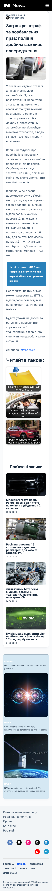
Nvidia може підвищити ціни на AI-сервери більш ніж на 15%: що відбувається (25, 636)
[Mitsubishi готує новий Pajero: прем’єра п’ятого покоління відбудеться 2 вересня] (26, 484)
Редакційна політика (17, 816)
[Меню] (47, 5)
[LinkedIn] (46, 842)
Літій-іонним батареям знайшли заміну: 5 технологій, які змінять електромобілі (22, 593)
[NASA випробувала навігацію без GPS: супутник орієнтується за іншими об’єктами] (26, 756)
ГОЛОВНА (8, 864)
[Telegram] (46, 851)
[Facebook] (10, 842)
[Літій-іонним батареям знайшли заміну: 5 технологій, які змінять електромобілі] (26, 573)
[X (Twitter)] (19, 842)
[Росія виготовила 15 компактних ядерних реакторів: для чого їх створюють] (26, 529)
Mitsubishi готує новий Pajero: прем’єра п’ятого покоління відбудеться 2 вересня (23, 504)
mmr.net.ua (28, 350)
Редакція (9, 830)
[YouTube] (37, 851)
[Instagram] (28, 842)
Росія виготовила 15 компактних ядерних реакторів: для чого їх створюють (21, 549)
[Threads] (37, 842)
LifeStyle (8, 661)
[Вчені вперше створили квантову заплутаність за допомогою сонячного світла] (26, 695)
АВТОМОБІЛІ (36, 864)
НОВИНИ (22, 15)
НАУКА (7, 722)
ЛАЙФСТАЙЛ (10, 873)
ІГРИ (33, 868)
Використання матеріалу (20, 812)
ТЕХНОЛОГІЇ (9, 868)
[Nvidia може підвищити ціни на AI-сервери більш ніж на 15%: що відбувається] (26, 618)
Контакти (9, 826)
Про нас (8, 821)
